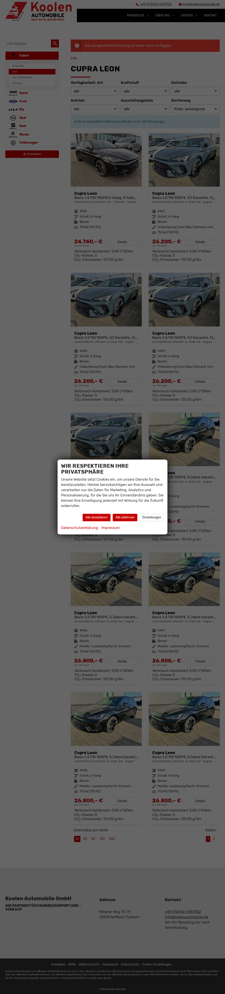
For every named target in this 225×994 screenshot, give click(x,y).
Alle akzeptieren (96, 517)
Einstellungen (151, 517)
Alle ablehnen (125, 517)
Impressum (111, 528)
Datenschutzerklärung (79, 528)
